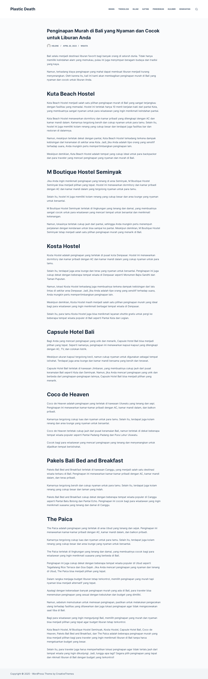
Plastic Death (22, 9)
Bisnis (112, 9)
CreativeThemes (65, 673)
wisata (84, 46)
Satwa (145, 9)
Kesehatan (184, 9)
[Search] (196, 9)
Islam (135, 9)
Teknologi (123, 9)
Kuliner (172, 9)
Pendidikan (158, 9)
